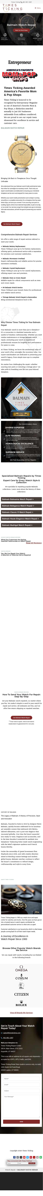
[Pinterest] (31, 1157)
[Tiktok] (17, 1157)
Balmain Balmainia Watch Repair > (18, 499)
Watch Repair (10, 1170)
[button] (21, 499)
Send (21, 1121)
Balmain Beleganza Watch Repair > (18, 506)
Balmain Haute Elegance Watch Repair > (20, 519)
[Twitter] (27, 1157)
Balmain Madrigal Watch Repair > (17, 525)
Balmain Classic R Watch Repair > (17, 512)
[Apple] (37, 1157)
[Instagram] (21, 1157)
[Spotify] (41, 1157)
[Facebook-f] (14, 1157)
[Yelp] (34, 1157)
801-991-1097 (27, 2)
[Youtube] (24, 1157)
